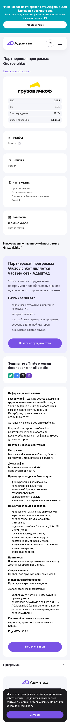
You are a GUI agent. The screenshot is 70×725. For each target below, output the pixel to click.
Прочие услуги (16, 228)
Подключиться (35, 646)
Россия (12, 166)
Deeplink (16, 200)
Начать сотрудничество (35, 343)
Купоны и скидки (21, 188)
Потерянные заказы (22, 192)
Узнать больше (35, 25)
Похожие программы (16, 71)
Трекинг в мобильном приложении (30, 196)
